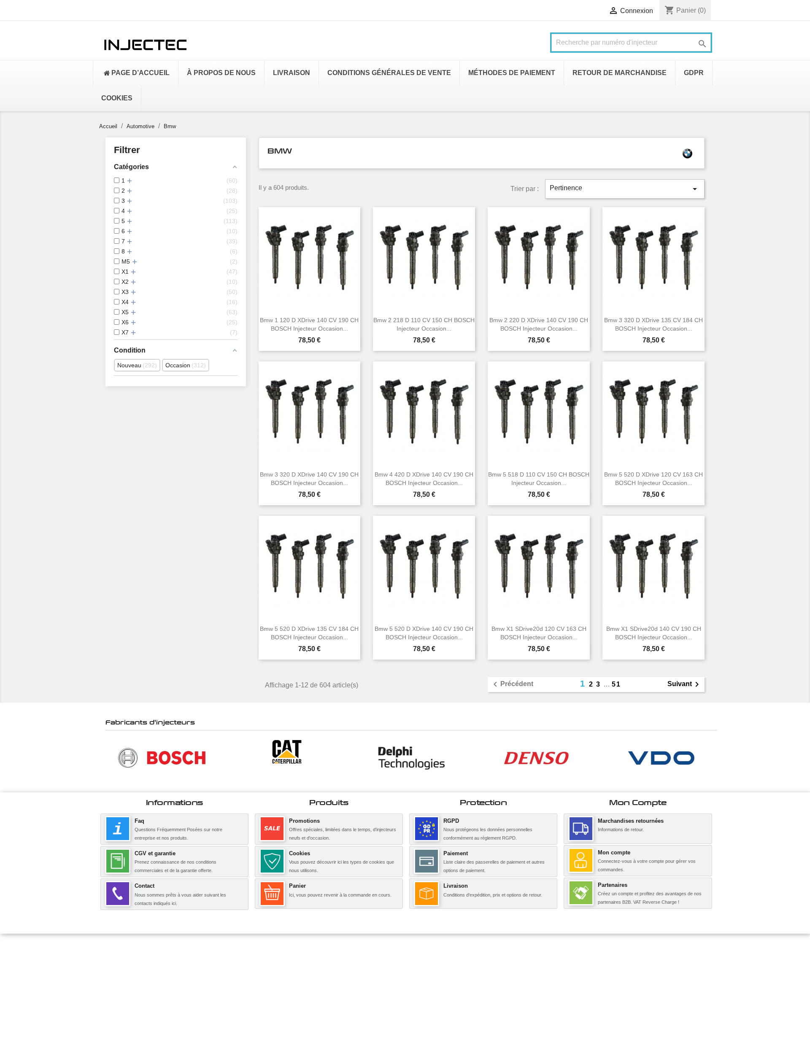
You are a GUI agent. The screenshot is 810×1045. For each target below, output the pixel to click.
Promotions (304, 821)
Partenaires (612, 885)
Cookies (299, 853)
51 (616, 684)
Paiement (455, 853)
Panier (297, 886)
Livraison (455, 886)
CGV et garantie (155, 853)
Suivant (684, 684)
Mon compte (614, 852)
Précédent (511, 684)
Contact (144, 886)
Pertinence (625, 189)
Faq (139, 821)
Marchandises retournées (631, 821)
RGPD (451, 821)
